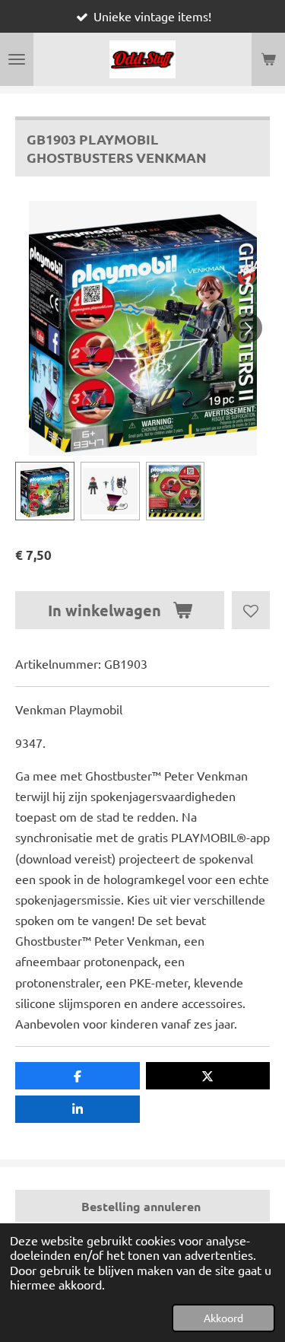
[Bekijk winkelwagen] (268, 59)
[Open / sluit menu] (16, 59)
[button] (44, 491)
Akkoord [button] (223, 1318)
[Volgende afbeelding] (247, 328)
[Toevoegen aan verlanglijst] (251, 610)
